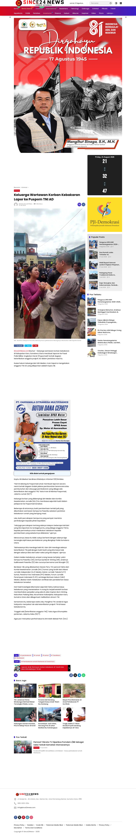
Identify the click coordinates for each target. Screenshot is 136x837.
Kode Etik (39, 825)
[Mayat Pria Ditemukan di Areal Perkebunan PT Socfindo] (74, 691)
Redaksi (30, 825)
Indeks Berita (91, 825)
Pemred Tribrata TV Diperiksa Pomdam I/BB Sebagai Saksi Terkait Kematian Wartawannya (58, 743)
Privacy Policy (19, 825)
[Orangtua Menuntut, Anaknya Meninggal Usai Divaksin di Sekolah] (91, 312)
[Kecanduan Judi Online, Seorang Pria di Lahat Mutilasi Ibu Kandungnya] (49, 714)
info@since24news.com (26, 807)
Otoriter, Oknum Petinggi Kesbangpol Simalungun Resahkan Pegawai (107, 352)
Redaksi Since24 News (25, 204)
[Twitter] (75, 675)
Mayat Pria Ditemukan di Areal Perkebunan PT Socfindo (72, 702)
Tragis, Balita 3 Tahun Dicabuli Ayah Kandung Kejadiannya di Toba (72, 726)
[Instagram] (31, 817)
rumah (37, 655)
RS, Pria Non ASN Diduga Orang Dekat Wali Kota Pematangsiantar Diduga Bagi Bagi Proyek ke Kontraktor (109, 331)
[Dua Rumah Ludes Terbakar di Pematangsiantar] (93, 254)
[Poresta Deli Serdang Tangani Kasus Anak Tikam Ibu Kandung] (49, 691)
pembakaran (26, 655)
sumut (46, 655)
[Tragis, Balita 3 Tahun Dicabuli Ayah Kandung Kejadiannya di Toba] (74, 714)
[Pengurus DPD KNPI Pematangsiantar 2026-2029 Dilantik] (93, 244)
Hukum (18, 695)
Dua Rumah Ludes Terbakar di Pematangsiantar (106, 254)
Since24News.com (21, 351)
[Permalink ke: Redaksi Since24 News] (16, 204)
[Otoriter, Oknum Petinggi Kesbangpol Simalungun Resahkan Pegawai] (91, 352)
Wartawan (20, 658)
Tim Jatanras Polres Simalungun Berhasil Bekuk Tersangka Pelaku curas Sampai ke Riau (24, 702)
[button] (110, 3)
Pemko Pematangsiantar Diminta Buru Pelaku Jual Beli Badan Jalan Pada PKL (109, 342)
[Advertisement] (49, 171)
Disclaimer (18, 828)
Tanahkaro (56, 655)
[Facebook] (71, 675)
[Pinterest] (23, 817)
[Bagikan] (83, 204)
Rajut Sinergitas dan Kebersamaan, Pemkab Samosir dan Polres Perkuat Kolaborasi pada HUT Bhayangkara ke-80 (109, 284)
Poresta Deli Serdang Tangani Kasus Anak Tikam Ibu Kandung (48, 702)
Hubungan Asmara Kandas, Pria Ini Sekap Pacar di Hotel (24, 725)
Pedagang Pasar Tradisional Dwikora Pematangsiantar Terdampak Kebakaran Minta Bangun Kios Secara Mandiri (109, 274)
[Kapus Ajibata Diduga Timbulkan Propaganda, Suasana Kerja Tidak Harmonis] (91, 322)
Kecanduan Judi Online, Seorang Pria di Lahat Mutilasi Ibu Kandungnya (47, 726)
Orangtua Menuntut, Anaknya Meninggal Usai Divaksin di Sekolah (109, 311)
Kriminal (16, 190)
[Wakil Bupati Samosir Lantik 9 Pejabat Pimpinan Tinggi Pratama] (93, 265)
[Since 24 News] (39, 3)
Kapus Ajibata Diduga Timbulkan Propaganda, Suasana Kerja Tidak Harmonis (109, 321)
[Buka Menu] (121, 3)
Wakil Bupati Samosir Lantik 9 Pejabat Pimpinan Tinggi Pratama (109, 264)
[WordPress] (27, 817)
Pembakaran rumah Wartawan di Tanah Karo (39, 661)
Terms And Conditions (33, 828)
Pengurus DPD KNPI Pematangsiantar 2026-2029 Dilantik (108, 243)
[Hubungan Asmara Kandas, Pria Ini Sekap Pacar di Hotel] (25, 714)
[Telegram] (79, 675)
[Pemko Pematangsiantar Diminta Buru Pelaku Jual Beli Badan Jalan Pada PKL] (91, 342)
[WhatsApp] (83, 675)
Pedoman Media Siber (54, 825)
